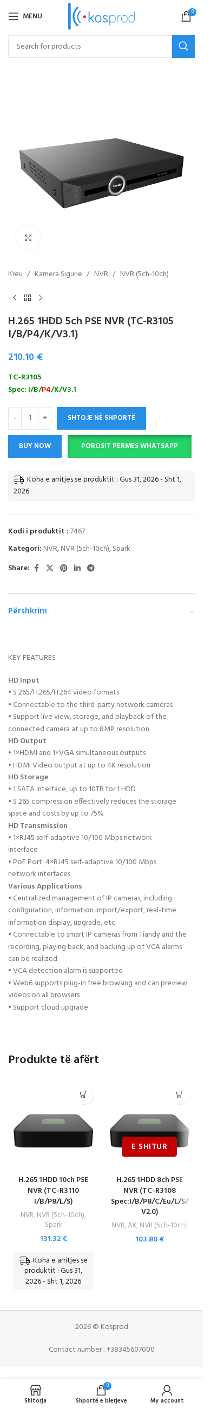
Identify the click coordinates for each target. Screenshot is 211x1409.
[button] (129, 446)
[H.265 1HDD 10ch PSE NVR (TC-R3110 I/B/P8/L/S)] (53, 1125)
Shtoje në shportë (101, 418)
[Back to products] (27, 297)
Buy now (35, 446)
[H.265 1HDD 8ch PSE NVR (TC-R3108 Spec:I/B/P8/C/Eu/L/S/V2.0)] (149, 1125)
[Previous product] (14, 297)
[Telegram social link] (91, 569)
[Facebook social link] (36, 569)
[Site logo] (101, 16)
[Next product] (40, 297)
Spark (121, 549)
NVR (101, 275)
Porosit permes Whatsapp (129, 446)
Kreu (15, 275)
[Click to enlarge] (28, 237)
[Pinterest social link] (64, 569)
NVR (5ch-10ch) (144, 275)
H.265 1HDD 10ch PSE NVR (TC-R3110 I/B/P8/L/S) (53, 1190)
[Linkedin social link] (77, 569)
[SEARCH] (183, 46)
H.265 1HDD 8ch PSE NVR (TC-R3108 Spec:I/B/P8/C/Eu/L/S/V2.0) (149, 1196)
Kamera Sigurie (58, 275)
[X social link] (50, 569)
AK (132, 1225)
